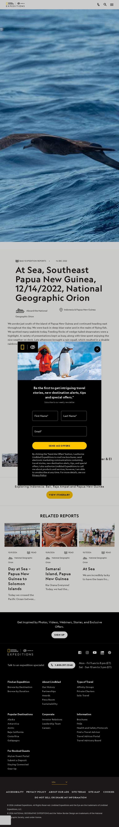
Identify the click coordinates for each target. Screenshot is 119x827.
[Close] (97, 349)
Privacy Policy (39, 475)
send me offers (59, 445)
